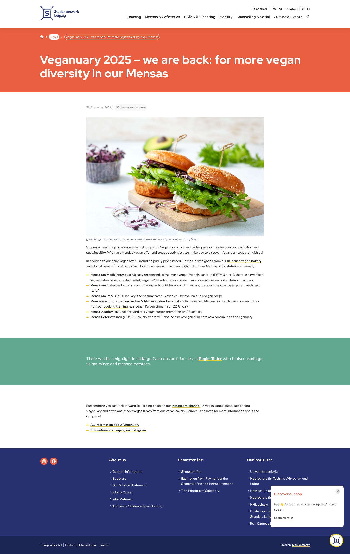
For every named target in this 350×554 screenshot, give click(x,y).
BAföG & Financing (199, 17)
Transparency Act (51, 545)
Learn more (281, 518)
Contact (292, 9)
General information (127, 471)
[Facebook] (308, 9)
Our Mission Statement (129, 485)
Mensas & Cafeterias (162, 17)
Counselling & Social (253, 17)
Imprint (105, 545)
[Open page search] (308, 17)
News (54, 37)
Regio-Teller (210, 358)
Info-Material (122, 499)
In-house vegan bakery (244, 261)
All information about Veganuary (114, 425)
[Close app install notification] (336, 540)
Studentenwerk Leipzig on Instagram (118, 430)
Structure (119, 478)
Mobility (225, 17)
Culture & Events (288, 17)
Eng (279, 9)
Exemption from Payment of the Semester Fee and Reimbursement (207, 481)
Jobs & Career (122, 492)
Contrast (261, 9)
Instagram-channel (186, 406)
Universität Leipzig (264, 471)
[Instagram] (302, 9)
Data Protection (87, 545)
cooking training (116, 306)
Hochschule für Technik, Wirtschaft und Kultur (279, 481)
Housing (134, 17)
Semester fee (191, 471)
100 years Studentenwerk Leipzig (137, 506)
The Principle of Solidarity (200, 491)
